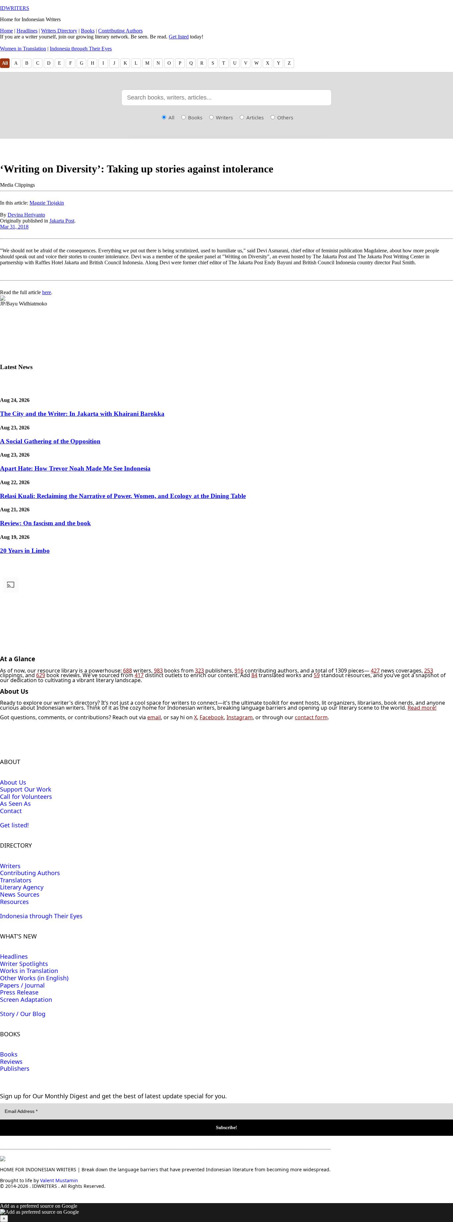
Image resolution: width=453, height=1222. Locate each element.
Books (88, 30)
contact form (311, 717)
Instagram (240, 717)
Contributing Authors (120, 30)
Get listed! (14, 825)
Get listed (179, 36)
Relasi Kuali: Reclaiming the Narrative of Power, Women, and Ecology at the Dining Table (123, 495)
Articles (254, 117)
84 (254, 675)
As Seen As (15, 803)
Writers (224, 117)
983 (158, 670)
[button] (226, 1212)
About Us (13, 782)
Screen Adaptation (26, 999)
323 (199, 670)
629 (40, 675)
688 (127, 670)
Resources (14, 902)
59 (317, 675)
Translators (16, 880)
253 (428, 670)
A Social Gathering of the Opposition (50, 441)
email (154, 717)
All (5, 63)
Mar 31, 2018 (14, 226)
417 (139, 675)
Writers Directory (59, 30)
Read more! (422, 707)
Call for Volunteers (26, 797)
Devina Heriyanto (26, 215)
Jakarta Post (61, 221)
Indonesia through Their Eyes (81, 48)
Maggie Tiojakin (47, 203)
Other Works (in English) (34, 978)
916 (238, 670)
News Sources (19, 894)
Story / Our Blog (22, 1014)
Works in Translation (29, 971)
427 (375, 670)
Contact (11, 811)
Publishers (15, 1068)
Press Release (19, 992)
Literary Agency (21, 887)
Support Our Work (25, 789)
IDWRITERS (14, 8)
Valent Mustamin (59, 1180)
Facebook (212, 717)
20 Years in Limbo (25, 550)
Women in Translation (23, 48)
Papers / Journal (22, 985)
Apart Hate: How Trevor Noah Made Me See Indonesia (75, 468)
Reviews (11, 1061)
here (46, 292)
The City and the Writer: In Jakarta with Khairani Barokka (82, 413)
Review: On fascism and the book (45, 523)
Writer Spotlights (24, 964)
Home (6, 30)
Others (284, 117)
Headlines (27, 30)
